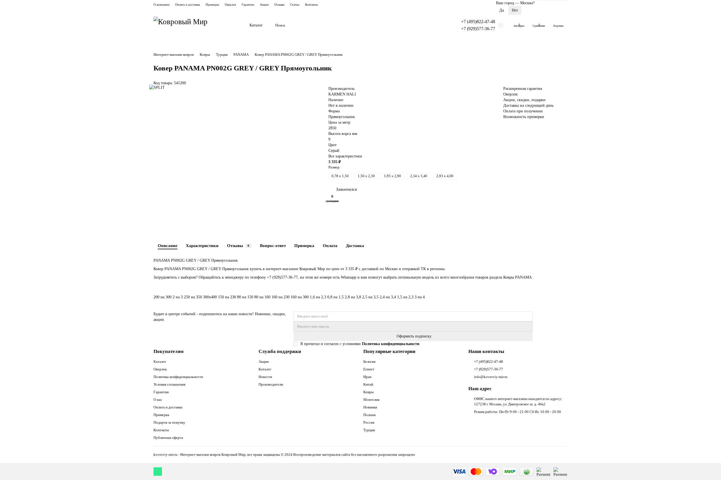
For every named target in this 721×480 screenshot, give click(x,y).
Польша (369, 415)
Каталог (256, 25)
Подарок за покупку (169, 422)
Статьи (294, 4)
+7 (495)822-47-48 (478, 21)
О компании (161, 4)
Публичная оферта (168, 437)
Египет (368, 369)
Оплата (330, 245)
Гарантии (248, 4)
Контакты (311, 4)
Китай (368, 384)
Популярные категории (389, 351)
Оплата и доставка (187, 4)
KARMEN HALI (342, 94)
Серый (333, 150)
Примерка (212, 4)
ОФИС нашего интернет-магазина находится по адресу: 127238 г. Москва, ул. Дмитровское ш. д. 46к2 (518, 401)
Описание (167, 245)
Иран (367, 377)
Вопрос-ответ (273, 245)
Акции (264, 4)
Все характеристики (345, 156)
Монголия (371, 399)
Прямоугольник (341, 117)
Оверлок (230, 4)
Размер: (334, 167)
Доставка (355, 245)
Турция (222, 54)
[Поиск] (442, 25)
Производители (271, 384)
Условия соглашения (169, 384)
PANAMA (241, 54)
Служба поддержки (280, 351)
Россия (368, 422)
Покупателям (168, 351)
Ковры (205, 54)
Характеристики (202, 245)
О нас (157, 399)
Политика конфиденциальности (178, 377)
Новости (265, 377)
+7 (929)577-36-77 (478, 28)
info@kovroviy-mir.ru (491, 377)
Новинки (370, 407)
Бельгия (369, 361)
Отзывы (279, 4)
